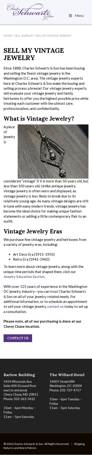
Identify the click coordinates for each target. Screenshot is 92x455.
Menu (79, 15)
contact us (55, 306)
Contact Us (17, 338)
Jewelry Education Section (24, 276)
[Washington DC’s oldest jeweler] (46, 12)
